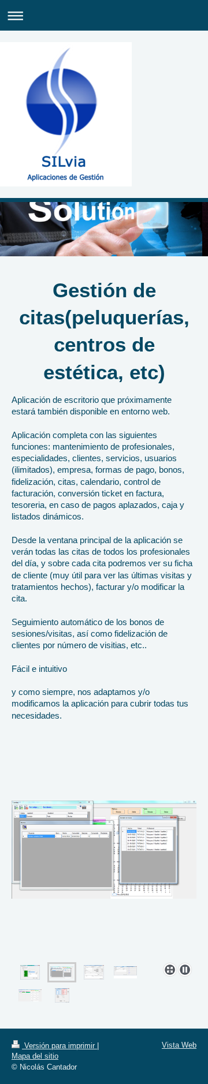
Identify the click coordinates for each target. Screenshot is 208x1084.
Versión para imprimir (59, 1045)
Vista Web (179, 1045)
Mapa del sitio (35, 1056)
